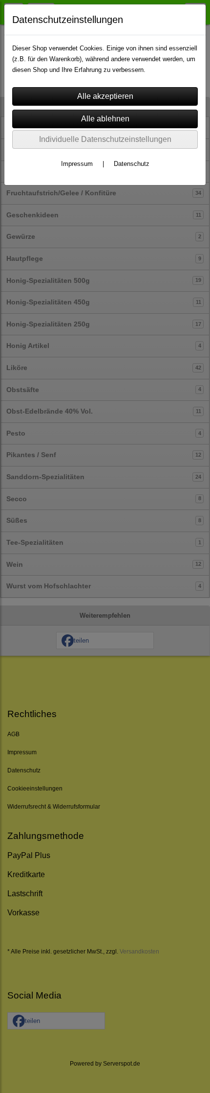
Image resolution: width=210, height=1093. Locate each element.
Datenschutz (131, 163)
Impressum (77, 163)
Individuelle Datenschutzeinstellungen (105, 139)
